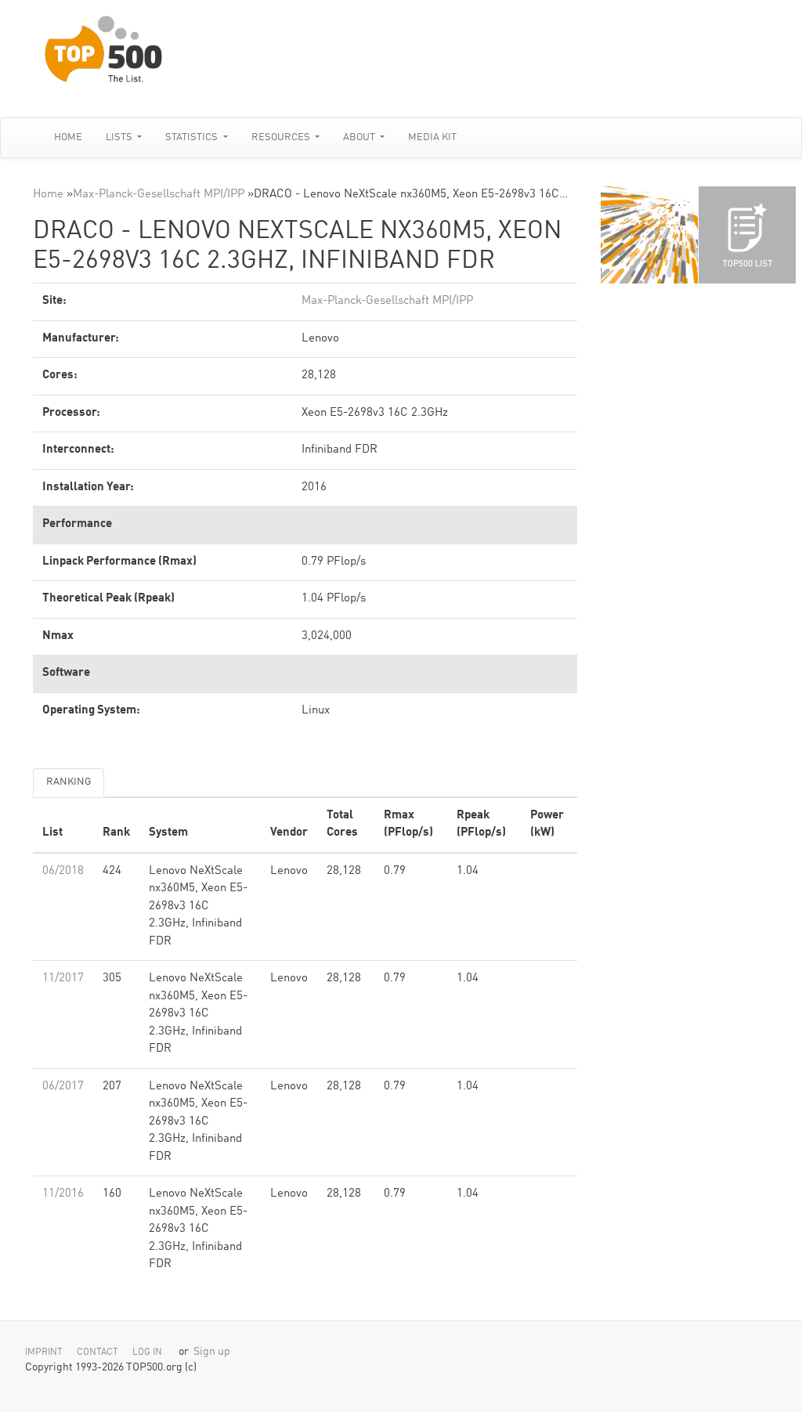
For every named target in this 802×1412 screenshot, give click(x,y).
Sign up (211, 1352)
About (360, 137)
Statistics (192, 137)
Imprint (44, 1352)
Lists (120, 137)
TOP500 (649, 234)
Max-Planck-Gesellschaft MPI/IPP (158, 194)
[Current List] (747, 234)
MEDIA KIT (432, 137)
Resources (281, 137)
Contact (97, 1352)
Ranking (68, 782)
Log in (147, 1352)
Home (68, 137)
